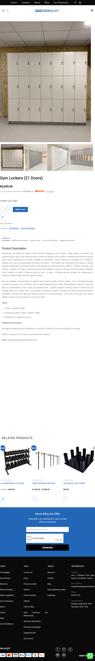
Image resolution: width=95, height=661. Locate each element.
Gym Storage (13, 228)
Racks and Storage (27, 228)
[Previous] (5, 82)
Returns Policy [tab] (35, 240)
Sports (2, 607)
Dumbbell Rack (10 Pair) (12, 483)
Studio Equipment (7, 595)
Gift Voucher (28, 639)
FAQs (26, 578)
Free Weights (5, 572)
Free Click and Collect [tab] (50, 240)
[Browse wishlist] (3, 217)
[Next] (89, 82)
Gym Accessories (6, 601)
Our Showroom (61, 2)
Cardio (2, 613)
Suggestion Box (30, 633)
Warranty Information (32, 621)
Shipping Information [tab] (67, 240)
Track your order (30, 584)
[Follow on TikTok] (70, 649)
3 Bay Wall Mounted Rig (43, 483)
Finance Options (30, 595)
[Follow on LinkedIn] (58, 655)
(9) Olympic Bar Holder (74, 483)
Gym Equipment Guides (56, 590)
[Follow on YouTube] (64, 655)
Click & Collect (29, 607)
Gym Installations (6, 624)
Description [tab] (6, 240)
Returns (27, 590)
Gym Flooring (5, 578)
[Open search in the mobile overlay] (8, 11)
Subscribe (47, 547)
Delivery (27, 601)
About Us (51, 572)
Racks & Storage (6, 590)
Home (14, 2)
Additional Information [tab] (20, 240)
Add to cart (20, 209)
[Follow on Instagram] (64, 649)
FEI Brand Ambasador (32, 627)
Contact (25, 2)
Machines (3, 584)
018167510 (75, 595)
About (37, 2)
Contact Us (28, 572)
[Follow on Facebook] (58, 649)
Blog (47, 2)
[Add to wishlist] (35, 499)
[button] (80, 3)
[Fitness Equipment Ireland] (47, 11)
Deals (2, 618)
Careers (50, 578)
